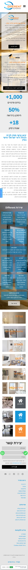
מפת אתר (23, 497)
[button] (24, 6)
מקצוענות (7, 230)
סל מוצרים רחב (21, 230)
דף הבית (23, 484)
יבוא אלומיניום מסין (21, 513)
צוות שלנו (7, 258)
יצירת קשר (23, 495)
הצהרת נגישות (22, 538)
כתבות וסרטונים (22, 493)
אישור (11, 567)
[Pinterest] (23, 474)
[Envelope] (5, 474)
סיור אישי (7, 275)
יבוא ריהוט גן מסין (21, 517)
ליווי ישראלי (21, 212)
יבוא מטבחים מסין (21, 515)
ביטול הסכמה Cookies (20, 545)
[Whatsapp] (10, 474)
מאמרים (23, 534)
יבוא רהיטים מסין (21, 510)
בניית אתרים (11, 562)
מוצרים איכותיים (7, 212)
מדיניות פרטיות (22, 540)
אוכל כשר (21, 275)
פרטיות (4, 567)
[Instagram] (18, 474)
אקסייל (18, 562)
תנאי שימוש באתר (21, 543)
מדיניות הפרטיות (17, 463)
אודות (24, 486)
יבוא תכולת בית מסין (20, 519)
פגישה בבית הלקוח (14, 293)
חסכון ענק (14, 247)
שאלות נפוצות (22, 491)
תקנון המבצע (22, 536)
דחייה (8, 567)
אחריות (21, 258)
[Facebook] (14, 474)
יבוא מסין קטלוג (21, 508)
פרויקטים (23, 488)
